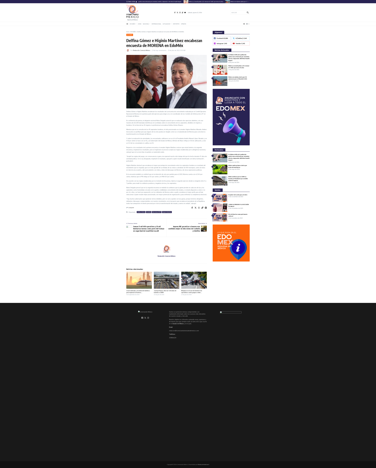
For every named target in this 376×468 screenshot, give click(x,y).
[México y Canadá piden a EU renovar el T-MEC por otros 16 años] (176, 1)
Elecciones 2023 (156, 212)
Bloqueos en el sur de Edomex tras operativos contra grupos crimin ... (191, 291)
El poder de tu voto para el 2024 (237, 195)
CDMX (139, 24)
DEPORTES (176, 24)
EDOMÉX (132, 24)
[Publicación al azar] (244, 24)
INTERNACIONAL (156, 24)
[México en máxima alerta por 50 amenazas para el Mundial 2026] (218, 1)
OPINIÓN (183, 24)
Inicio (127, 31)
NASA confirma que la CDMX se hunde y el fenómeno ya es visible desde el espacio (238, 178)
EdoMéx (148, 212)
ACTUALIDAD (166, 24)
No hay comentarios (160, 50)
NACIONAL (146, 24)
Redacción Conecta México (141, 50)
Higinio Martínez (166, 212)
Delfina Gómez (141, 212)
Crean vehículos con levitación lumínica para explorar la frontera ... (138, 291)
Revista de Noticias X (203, 464)
